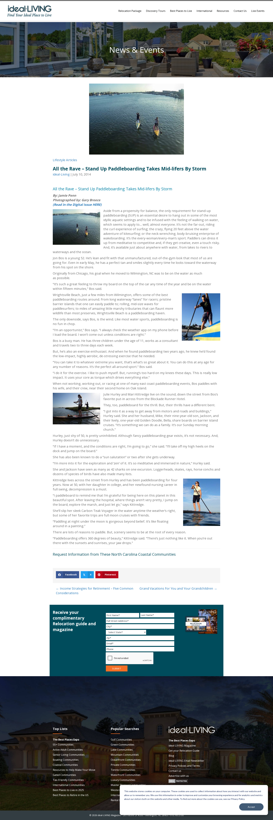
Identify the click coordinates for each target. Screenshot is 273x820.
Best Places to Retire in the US (70, 795)
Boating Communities (66, 759)
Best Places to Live (181, 11)
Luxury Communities (123, 780)
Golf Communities (121, 739)
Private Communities (123, 765)
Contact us (175, 771)
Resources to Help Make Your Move (74, 770)
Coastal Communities (65, 765)
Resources (223, 11)
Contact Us (240, 11)
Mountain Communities (125, 754)
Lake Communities (122, 749)
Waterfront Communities (125, 775)
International (204, 11)
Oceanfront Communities (126, 759)
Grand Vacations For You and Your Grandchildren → (178, 588)
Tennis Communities (123, 770)
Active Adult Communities (68, 749)
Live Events (257, 11)
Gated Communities (64, 775)
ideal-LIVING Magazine (182, 745)
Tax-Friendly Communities (68, 780)
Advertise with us (179, 776)
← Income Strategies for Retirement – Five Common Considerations (94, 590)
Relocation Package (129, 11)
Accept (251, 806)
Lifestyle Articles (65, 160)
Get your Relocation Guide (184, 750)
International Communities (69, 785)
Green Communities (122, 744)
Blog (171, 755)
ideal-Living (61, 174)
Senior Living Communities (69, 754)
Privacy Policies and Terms (184, 765)
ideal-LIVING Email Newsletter (186, 760)
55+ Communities (63, 744)
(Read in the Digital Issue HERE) (77, 204)
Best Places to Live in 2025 (68, 790)
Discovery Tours (155, 11)
